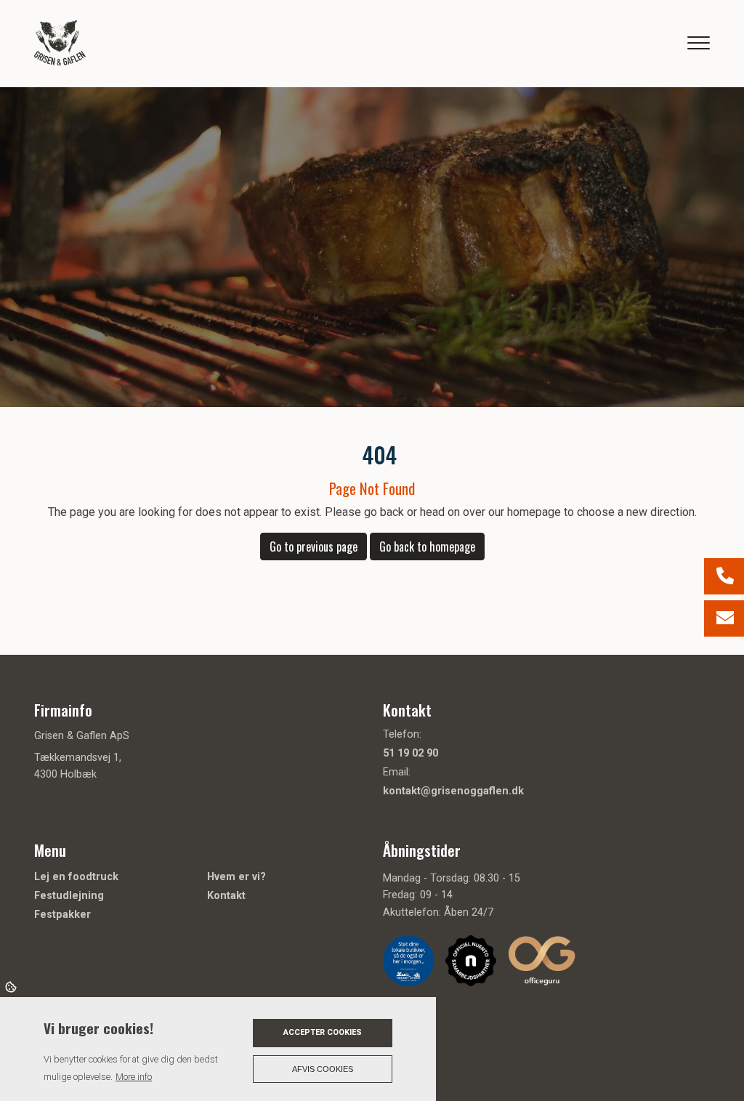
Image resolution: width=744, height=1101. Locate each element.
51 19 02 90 (410, 753)
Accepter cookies (322, 1032)
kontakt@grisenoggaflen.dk (453, 791)
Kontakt (226, 896)
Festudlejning (69, 896)
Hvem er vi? (236, 877)
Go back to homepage (427, 546)
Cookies (12, 986)
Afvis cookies (322, 1069)
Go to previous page (313, 546)
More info (134, 1076)
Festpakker (62, 915)
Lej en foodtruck (76, 877)
